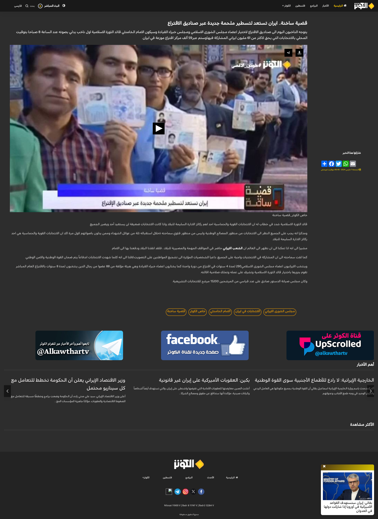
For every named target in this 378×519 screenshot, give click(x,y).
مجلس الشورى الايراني (280, 311)
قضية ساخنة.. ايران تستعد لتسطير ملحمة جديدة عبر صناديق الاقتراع (237, 23)
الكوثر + (286, 6)
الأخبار (325, 6)
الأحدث (210, 477)
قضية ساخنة (176, 311)
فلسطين (300, 6)
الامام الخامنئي (220, 311)
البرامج (314, 6)
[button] (159, 128)
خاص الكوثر (197, 311)
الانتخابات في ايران (247, 311)
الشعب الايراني (233, 248)
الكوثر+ (146, 477)
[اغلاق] (324, 466)
